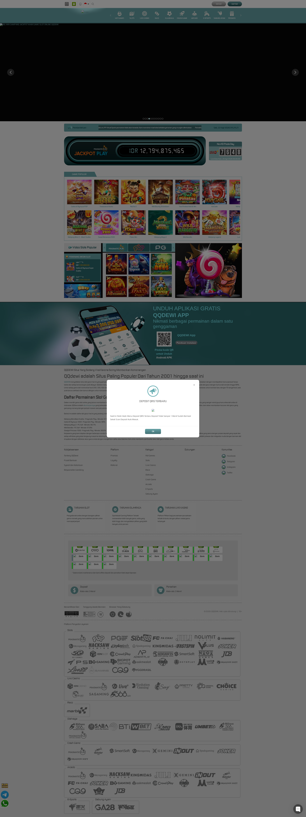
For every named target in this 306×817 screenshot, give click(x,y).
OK (153, 431)
